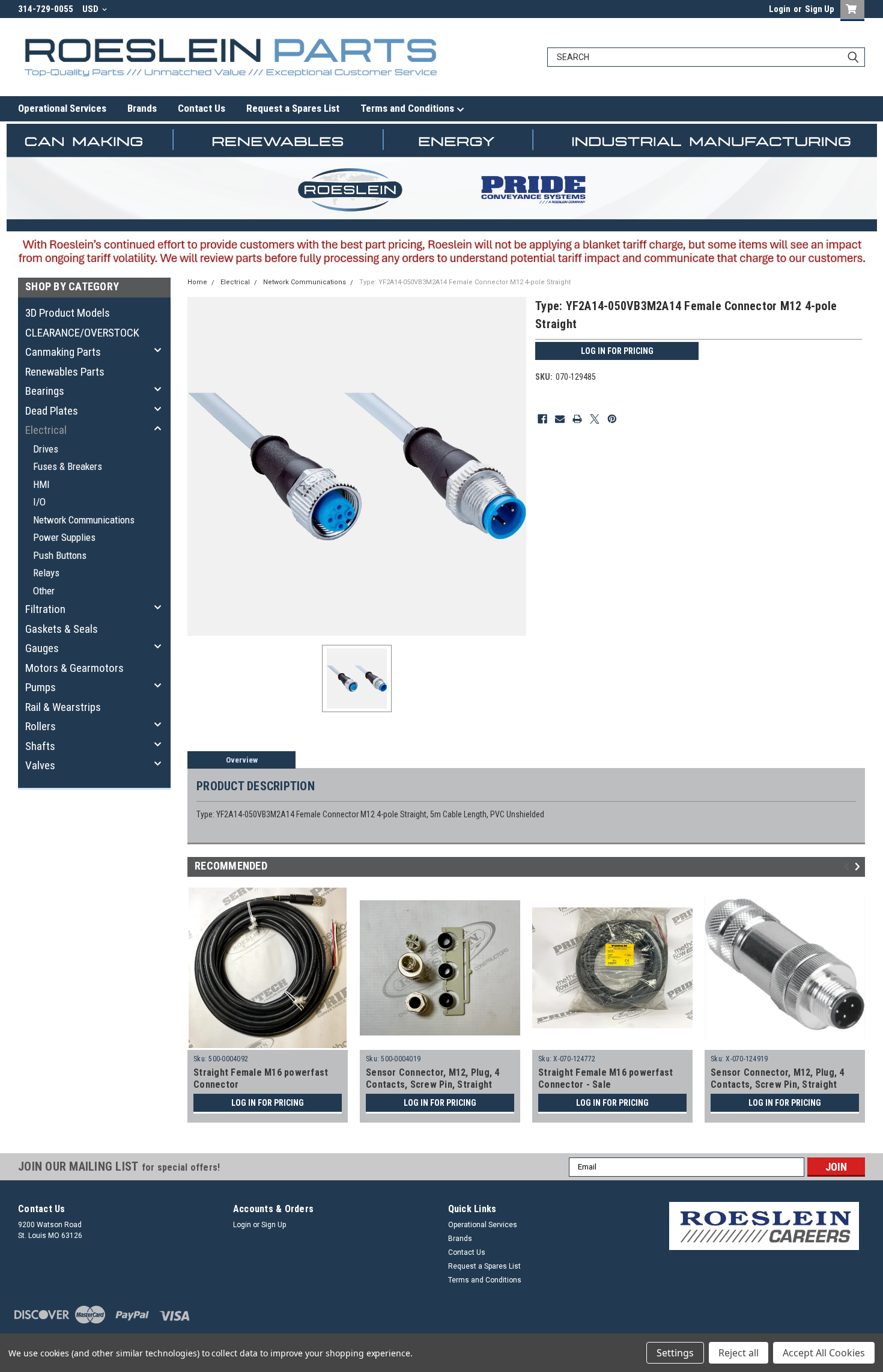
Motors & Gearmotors (74, 668)
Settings (675, 1352)
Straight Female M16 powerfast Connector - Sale (605, 1078)
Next (859, 866)
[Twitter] (594, 419)
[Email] (560, 419)
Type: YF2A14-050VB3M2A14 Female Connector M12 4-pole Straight (465, 282)
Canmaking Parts (63, 352)
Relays (46, 573)
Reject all (738, 1352)
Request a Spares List (292, 108)
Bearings (44, 391)
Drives (45, 449)
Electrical (46, 430)
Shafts (40, 746)
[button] (764, 1226)
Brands (142, 108)
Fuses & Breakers (67, 466)
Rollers (40, 726)
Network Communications (84, 520)
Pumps (40, 687)
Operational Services (62, 108)
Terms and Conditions (408, 108)
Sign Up (819, 9)
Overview (242, 759)
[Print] (577, 419)
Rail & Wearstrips (63, 707)
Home (197, 282)
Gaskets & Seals (61, 629)
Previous (848, 866)
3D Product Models (67, 313)
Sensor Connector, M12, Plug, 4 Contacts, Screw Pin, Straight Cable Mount (433, 1084)
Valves (40, 765)
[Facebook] (542, 419)
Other (44, 591)
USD (91, 9)
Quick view (440, 1041)
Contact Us (201, 108)
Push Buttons (59, 555)
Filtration (45, 609)
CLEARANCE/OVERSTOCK (82, 333)
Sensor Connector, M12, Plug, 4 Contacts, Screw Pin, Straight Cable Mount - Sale (778, 1084)
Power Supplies (64, 537)
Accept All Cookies (824, 1352)
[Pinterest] (612, 419)
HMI (41, 484)
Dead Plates (51, 411)
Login (779, 9)
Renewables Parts (65, 372)
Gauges (42, 648)
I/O (39, 502)
